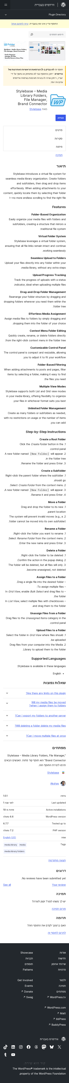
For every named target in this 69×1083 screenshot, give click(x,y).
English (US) (9, 837)
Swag (28, 997)
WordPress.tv (56, 997)
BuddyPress (57, 1024)
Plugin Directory (57, 14)
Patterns (28, 969)
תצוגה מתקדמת (57, 860)
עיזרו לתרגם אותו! (19, 23)
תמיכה (59, 155)
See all (7, 884)
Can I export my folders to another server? (40, 715)
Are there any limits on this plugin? (46, 693)
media (23, 845)
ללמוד (62, 980)
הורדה (61, 117)
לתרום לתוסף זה (57, 932)
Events (29, 985)
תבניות (29, 958)
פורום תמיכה (59, 908)
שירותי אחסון (59, 964)
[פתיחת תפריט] (5, 5)
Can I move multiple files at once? (46, 735)
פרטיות (62, 969)
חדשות (62, 958)
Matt (61, 1013)
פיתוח (59, 146)
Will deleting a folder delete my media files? (40, 725)
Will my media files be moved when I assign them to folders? (47, 704)
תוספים (29, 964)
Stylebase (35, 109)
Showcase (27, 952)
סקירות (58, 138)
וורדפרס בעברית (49, 1039)
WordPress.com (55, 1007)
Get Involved (25, 980)
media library (10, 845)
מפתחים (61, 991)
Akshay (54, 783)
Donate (27, 991)
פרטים (58, 130)
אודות (63, 952)
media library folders (14, 851)
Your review (59, 884)
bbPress (59, 1019)
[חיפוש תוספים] (32, 34)
